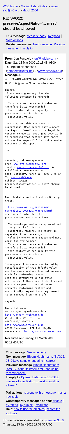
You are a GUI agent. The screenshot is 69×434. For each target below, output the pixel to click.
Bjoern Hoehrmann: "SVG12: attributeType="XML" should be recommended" (32, 369)
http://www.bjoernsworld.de (24, 325)
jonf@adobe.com (45, 58)
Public (43, 6)
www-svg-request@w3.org (30, 163)
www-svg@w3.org (50, 70)
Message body (36, 36)
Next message (42, 44)
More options (14, 40)
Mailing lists (28, 6)
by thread (12, 405)
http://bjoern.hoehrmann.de (24, 314)
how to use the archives (29, 409)
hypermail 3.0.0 (54, 420)
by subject (26, 405)
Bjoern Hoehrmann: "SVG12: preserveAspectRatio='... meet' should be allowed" (32, 381)
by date (57, 400)
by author (42, 405)
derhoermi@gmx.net (20, 70)
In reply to (26, 48)
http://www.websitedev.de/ (42, 331)
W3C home (10, 6)
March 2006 (30, 10)
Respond (54, 36)
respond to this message (40, 392)
